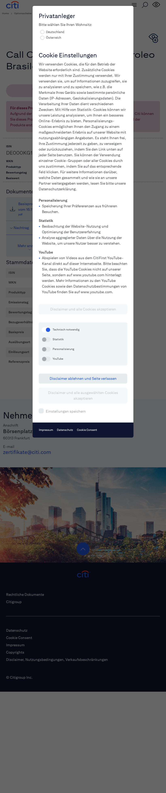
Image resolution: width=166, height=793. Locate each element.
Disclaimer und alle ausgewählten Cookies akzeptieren (83, 395)
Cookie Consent (87, 429)
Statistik (58, 339)
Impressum (46, 429)
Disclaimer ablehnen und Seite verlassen (83, 378)
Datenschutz (65, 429)
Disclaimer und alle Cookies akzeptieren (83, 309)
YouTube (58, 358)
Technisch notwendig (66, 329)
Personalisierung (63, 349)
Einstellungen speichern (66, 411)
